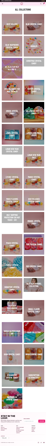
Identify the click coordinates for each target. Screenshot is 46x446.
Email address (27, 418)
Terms (33, 430)
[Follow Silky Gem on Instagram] (38, 442)
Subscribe (41, 421)
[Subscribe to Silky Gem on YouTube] (44, 442)
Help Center (18, 431)
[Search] (41, 3)
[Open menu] (2, 3)
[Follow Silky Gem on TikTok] (41, 442)
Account (33, 428)
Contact (18, 432)
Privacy (33, 431)
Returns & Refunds (20, 430)
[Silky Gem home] (21, 3)
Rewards (3, 430)
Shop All (3, 427)
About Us (33, 427)
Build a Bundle (4, 428)
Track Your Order (20, 427)
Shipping (18, 428)
